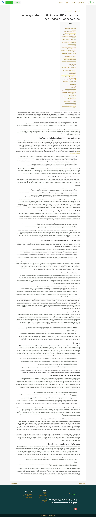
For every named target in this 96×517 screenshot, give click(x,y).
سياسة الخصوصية (27, 496)
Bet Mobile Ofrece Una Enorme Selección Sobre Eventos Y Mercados (69, 28)
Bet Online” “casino (72, 100)
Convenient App (72, 95)
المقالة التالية (13, 483)
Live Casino (73, 45)
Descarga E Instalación (71, 66)
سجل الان (18, 2)
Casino (74, 105)
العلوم (46, 499)
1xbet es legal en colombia (75, 152)
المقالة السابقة (82, 483)
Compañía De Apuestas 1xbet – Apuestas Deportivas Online (70, 32)
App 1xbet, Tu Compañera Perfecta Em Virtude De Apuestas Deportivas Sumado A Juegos (69, 92)
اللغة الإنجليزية (44, 502)
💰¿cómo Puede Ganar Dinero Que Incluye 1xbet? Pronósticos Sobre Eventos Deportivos (69, 81)
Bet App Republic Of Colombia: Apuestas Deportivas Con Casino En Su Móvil (69, 36)
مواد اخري (77, 11)
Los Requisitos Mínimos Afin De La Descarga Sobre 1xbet (69, 48)
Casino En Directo (72, 64)
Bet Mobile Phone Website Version (69, 42)
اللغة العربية (44, 494)
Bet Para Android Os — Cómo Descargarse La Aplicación (70, 102)
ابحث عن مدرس (81, 2)
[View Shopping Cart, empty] (3, 2)
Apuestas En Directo (72, 44)
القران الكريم (44, 500)
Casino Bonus (73, 84)
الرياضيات (45, 492)
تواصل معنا (29, 497)
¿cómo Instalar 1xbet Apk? (70, 89)
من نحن (73, 2)
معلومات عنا (29, 493)
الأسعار (67, 2)
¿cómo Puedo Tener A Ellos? (70, 56)
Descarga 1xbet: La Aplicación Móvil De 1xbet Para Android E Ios (68, 51)
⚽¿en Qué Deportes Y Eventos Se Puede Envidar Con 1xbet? (69, 40)
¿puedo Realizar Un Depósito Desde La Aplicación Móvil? (69, 97)
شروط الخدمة (28, 494)
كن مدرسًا (60, 2)
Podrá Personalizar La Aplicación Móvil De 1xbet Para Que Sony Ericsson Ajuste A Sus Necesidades (69, 59)
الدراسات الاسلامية (43, 495)
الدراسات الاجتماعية (43, 497)
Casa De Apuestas (72, 73)
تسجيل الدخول (9, 2)
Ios (75, 63)
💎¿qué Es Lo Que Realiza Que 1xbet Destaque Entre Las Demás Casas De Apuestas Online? (68, 76)
